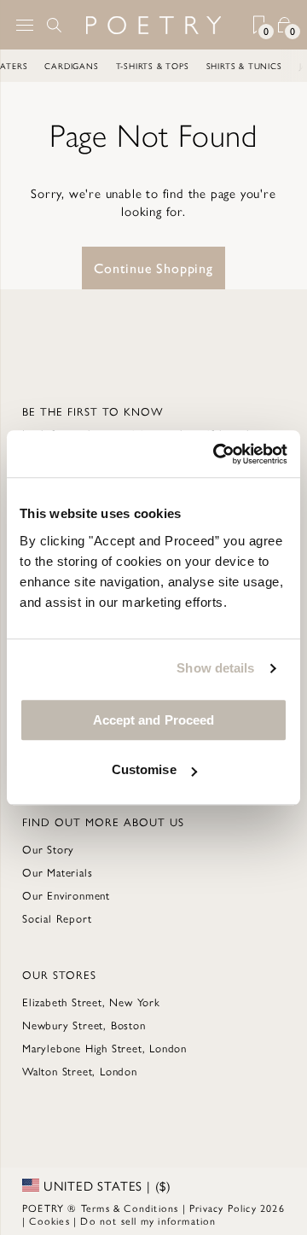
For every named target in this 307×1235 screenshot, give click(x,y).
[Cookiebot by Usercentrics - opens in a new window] (216, 454)
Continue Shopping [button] (153, 267)
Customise (144, 769)
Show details (215, 668)
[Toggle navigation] (24, 25)
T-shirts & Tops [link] (153, 66)
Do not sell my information (148, 1220)
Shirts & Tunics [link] (245, 66)
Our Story (48, 849)
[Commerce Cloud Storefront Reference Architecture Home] (153, 25)
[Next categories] (293, 66)
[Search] (54, 24)
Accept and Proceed (154, 720)
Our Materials (57, 872)
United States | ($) (105, 1185)
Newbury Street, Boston (84, 1025)
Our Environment (66, 895)
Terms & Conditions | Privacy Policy (169, 1207)
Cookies (49, 1220)
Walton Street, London (79, 1071)
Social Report (56, 918)
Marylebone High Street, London (104, 1048)
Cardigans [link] (72, 66)
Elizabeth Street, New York (91, 1001)
